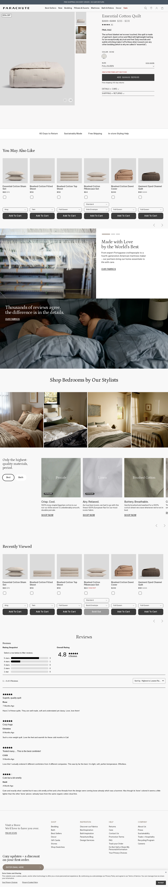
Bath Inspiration (87, 833)
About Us (142, 827)
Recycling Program (146, 840)
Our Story (107, 271)
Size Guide (150, 63)
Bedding (68, 8)
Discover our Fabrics (89, 827)
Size (104, 63)
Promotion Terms (116, 837)
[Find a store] (151, 8)
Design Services (87, 840)
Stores (54, 844)
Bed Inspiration (86, 830)
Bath (53, 830)
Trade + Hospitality (146, 837)
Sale (126, 8)
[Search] (145, 8)
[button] (65, 100)
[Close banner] (166, 871)
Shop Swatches (58, 847)
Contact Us (114, 833)
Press (140, 830)
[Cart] (162, 8)
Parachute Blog (86, 837)
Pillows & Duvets (81, 8)
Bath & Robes (108, 8)
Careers (141, 844)
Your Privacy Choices (118, 853)
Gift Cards (55, 840)
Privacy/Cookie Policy (30, 882)
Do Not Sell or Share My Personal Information (119, 848)
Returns (112, 827)
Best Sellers (50, 8)
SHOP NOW (47, 515)
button (40, 867)
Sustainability (144, 833)
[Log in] (156, 8)
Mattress (95, 8)
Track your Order (116, 844)
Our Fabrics (12, 319)
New (60, 8)
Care (111, 830)
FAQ (110, 840)
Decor (118, 8)
